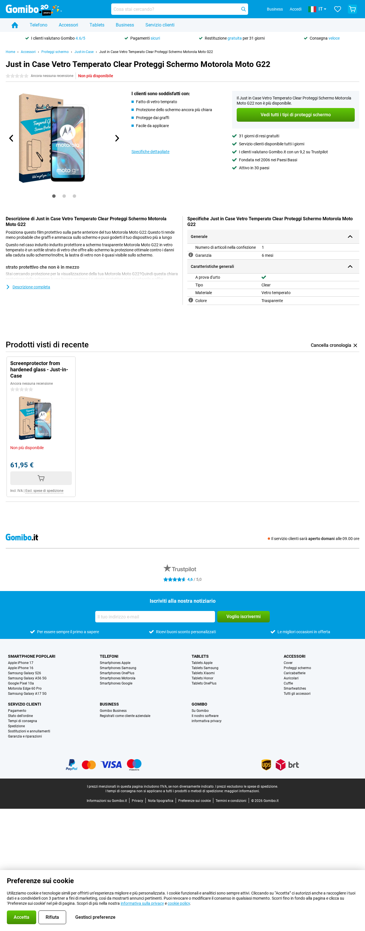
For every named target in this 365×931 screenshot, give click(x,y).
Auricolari (291, 678)
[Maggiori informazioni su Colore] (190, 300)
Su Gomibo (200, 711)
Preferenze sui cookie (194, 801)
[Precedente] (11, 138)
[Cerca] (243, 9)
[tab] (54, 196)
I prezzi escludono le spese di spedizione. (246, 787)
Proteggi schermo (55, 52)
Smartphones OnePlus (117, 673)
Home (10, 52)
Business (125, 25)
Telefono (38, 25)
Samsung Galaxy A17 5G (27, 694)
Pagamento (17, 711)
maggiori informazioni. (242, 791)
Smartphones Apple (115, 663)
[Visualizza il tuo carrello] (352, 9)
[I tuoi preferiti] (337, 9)
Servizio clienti (160, 25)
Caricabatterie (294, 673)
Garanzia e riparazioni (25, 736)
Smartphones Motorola (117, 678)
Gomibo (199, 704)
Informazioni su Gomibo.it (107, 801)
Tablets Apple (202, 663)
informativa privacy (207, 721)
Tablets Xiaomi (203, 673)
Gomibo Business (113, 711)
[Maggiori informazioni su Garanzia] (190, 254)
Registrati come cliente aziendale (125, 716)
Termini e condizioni (231, 801)
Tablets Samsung (205, 668)
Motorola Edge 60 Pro (25, 688)
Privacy (137, 801)
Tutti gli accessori (297, 694)
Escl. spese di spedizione (44, 491)
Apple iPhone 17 (20, 663)
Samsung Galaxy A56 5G (27, 678)
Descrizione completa (31, 287)
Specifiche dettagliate (150, 151)
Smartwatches (295, 688)
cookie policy (179, 903)
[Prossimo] (116, 138)
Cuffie (288, 683)
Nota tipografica (160, 801)
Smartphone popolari (31, 656)
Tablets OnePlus (204, 683)
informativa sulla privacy (142, 903)
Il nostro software (205, 716)
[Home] (15, 25)
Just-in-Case (84, 52)
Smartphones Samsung (118, 668)
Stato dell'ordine (20, 716)
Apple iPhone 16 (20, 668)
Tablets (97, 25)
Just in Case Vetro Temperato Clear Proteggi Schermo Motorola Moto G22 (156, 52)
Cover (288, 663)
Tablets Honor (202, 678)
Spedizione (16, 726)
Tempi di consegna (22, 721)
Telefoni (109, 656)
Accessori (68, 25)
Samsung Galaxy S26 (24, 673)
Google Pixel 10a (21, 683)
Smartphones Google (116, 683)
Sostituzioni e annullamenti (29, 731)
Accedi (295, 9)
